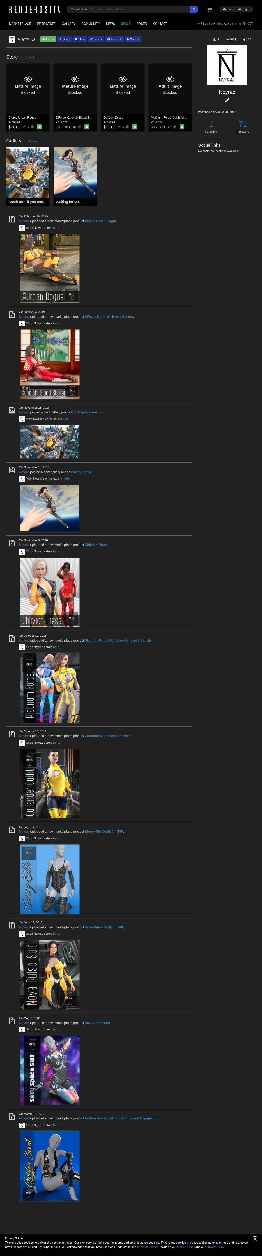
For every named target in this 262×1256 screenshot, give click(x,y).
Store (81, 39)
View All (29, 57)
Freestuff (116, 39)
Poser (142, 23)
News (110, 23)
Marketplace (20, 23)
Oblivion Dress (113, 117)
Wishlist (134, 39)
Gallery (69, 23)
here (56, 227)
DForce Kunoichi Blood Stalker (76, 117)
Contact (160, 23)
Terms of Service (147, 1246)
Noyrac (16, 121)
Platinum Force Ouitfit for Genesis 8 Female (180, 117)
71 (243, 124)
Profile (66, 39)
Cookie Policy (186, 1246)
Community (90, 23)
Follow (49, 39)
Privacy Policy (215, 1246)
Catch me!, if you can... (27, 202)
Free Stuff (46, 23)
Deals (126, 23)
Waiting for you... (69, 202)
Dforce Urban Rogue (22, 117)
